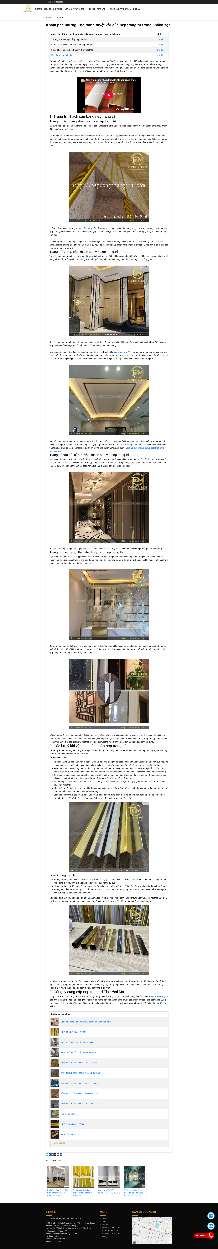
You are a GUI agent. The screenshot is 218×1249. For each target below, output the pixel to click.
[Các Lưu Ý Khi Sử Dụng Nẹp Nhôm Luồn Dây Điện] (109, 1177)
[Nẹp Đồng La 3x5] (55, 1114)
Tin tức (38, 9)
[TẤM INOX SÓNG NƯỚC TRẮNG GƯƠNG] (55, 1073)
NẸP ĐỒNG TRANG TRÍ (119, 9)
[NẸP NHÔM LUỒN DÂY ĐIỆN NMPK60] (55, 1052)
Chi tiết (160, 39)
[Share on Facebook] (50, 1154)
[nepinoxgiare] (27, 9)
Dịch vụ (136, 9)
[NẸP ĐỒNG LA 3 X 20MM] (55, 1124)
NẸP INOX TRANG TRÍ (97, 9)
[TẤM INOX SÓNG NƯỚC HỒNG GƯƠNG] (55, 1093)
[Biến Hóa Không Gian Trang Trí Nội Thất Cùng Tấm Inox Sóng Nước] (134, 1177)
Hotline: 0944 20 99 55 (55, 2)
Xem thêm (59, 1143)
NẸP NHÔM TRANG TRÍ (74, 9)
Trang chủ (50, 17)
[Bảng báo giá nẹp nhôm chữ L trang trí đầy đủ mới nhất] (55, 1022)
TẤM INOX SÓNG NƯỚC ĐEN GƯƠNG (79, 1104)
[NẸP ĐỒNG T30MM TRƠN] (55, 1032)
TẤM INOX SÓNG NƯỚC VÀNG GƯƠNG (80, 1063)
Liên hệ (47, 9)
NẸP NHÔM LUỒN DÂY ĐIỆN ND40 (77, 1042)
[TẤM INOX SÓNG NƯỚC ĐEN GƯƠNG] (55, 1103)
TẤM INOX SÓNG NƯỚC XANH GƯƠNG (80, 1083)
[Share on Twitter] (52, 1154)
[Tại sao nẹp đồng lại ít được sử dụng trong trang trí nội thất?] (83, 1177)
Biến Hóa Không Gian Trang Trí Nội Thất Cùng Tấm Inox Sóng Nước (133, 1193)
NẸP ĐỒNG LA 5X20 (70, 1134)
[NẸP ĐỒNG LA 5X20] (55, 1134)
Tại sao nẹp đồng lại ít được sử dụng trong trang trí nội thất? (83, 1193)
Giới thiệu (57, 9)
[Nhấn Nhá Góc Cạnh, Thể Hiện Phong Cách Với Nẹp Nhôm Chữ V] (58, 1177)
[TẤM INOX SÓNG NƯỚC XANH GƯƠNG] (55, 1083)
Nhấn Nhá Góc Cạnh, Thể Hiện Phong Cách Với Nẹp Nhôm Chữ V (57, 1193)
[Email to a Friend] (55, 1154)
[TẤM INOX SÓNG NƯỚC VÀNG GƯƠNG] (55, 1063)
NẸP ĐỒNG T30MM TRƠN (73, 1032)
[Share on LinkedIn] (61, 1154)
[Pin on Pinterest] (58, 1154)
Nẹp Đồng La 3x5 (69, 1114)
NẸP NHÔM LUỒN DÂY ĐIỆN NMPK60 (79, 1052)
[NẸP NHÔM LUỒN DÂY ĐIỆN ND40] (55, 1042)
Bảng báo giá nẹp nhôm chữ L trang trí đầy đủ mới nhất (86, 1022)
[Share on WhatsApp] (47, 1154)
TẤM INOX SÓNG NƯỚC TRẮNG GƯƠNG (80, 1073)
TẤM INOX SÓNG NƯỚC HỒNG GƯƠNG (80, 1093)
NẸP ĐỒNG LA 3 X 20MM (72, 1124)
